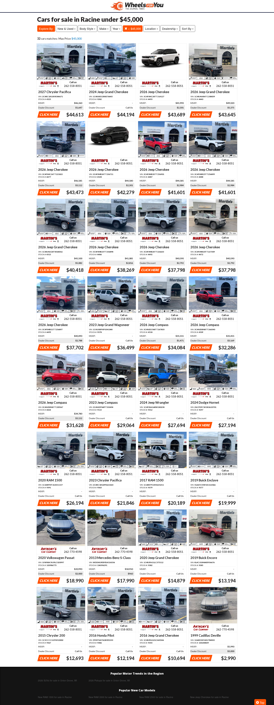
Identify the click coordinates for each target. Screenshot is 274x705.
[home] (137, 6)
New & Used (66, 28)
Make (103, 28)
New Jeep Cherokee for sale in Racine (209, 697)
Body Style (87, 28)
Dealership (169, 28)
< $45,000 (134, 28)
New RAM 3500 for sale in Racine (105, 697)
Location (151, 28)
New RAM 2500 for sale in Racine (156, 697)
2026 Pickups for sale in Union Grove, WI (109, 680)
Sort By (187, 28)
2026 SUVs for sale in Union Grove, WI (57, 680)
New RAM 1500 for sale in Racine (55, 697)
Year (116, 28)
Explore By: (46, 28)
